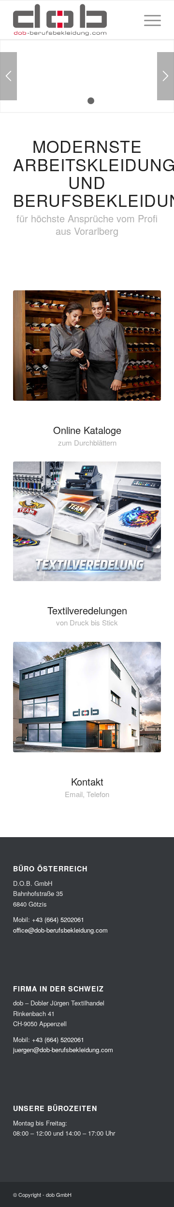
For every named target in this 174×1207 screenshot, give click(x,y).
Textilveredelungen (87, 610)
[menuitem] (147, 19)
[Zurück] (8, 76)
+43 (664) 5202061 (58, 919)
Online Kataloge (87, 430)
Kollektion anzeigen (80, 90)
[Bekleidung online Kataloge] (87, 345)
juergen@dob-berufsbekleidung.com (63, 1049)
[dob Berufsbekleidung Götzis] (87, 697)
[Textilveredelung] (87, 521)
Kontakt (87, 781)
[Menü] (147, 19)
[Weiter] (165, 76)
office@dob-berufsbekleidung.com (60, 930)
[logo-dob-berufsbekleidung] (72, 19)
